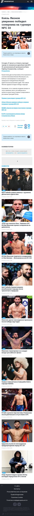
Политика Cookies (17, 497)
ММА (8, 12)
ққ (28, 1)
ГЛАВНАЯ (4, 12)
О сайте (17, 486)
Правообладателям (17, 494)
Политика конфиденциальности (17, 500)
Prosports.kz (6, 71)
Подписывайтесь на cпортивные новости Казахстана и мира (14, 53)
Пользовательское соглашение (17, 492)
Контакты (17, 489)
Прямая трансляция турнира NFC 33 (14, 98)
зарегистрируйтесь (22, 153)
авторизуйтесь (10, 153)
